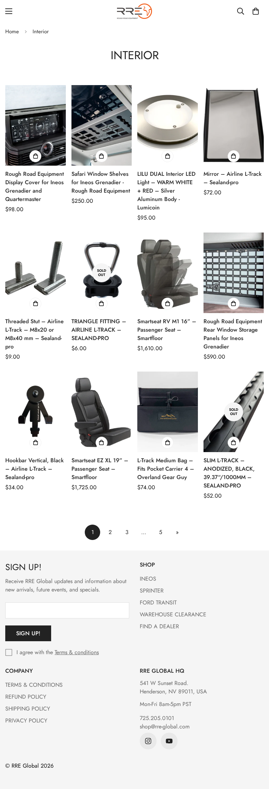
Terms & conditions (77, 652)
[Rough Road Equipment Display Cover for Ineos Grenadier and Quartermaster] (35, 125)
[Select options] (35, 304)
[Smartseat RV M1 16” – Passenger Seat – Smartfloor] (167, 273)
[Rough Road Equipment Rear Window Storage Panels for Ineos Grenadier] (234, 273)
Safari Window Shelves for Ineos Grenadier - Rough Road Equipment (100, 182)
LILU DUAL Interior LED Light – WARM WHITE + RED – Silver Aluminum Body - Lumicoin (166, 191)
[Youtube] (169, 741)
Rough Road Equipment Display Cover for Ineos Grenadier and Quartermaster (34, 186)
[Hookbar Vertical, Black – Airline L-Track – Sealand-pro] (35, 412)
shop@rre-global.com (164, 726)
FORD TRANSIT (158, 602)
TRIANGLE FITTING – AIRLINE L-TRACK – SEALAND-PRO (98, 329)
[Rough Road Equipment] (134, 11)
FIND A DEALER (159, 626)
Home (12, 31)
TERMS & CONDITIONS (34, 685)
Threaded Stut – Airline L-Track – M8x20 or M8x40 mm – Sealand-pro (34, 334)
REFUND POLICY (25, 697)
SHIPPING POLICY (27, 709)
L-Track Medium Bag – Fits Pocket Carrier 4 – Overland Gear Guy (165, 468)
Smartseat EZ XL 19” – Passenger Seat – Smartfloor (99, 468)
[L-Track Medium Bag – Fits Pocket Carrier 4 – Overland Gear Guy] (167, 412)
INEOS (148, 579)
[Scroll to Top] (255, 751)
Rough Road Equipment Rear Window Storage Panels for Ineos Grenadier (233, 334)
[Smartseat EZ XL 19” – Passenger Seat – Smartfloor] (101, 412)
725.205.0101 (157, 718)
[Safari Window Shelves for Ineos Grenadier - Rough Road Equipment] (101, 125)
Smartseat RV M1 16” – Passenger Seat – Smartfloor (166, 329)
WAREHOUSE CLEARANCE (173, 614)
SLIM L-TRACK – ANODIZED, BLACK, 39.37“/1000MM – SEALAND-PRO (229, 473)
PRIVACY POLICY (26, 721)
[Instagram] (148, 741)
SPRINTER (152, 591)
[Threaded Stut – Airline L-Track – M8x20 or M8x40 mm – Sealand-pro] (35, 273)
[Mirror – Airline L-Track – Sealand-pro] (234, 125)
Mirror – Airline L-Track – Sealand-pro (233, 178)
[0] (256, 11)
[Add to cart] (35, 156)
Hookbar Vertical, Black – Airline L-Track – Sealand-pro (34, 468)
